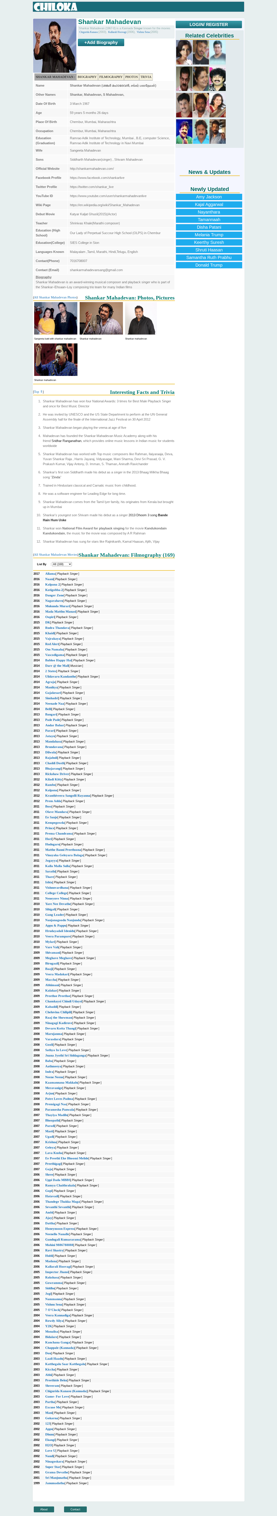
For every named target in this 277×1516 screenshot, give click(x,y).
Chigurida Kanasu (88, 32)
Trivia (145, 77)
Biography (87, 77)
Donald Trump (208, 265)
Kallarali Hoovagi (117, 32)
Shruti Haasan (209, 250)
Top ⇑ (38, 391)
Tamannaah (209, 219)
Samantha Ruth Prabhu (209, 257)
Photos (131, 77)
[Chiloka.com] (56, 7)
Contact (75, 1509)
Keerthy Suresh (209, 242)
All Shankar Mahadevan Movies (55, 554)
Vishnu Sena (143, 32)
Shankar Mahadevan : (55, 77)
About (44, 1509)
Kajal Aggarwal (209, 204)
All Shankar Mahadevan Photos (55, 297)
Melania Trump (209, 234)
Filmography (111, 77)
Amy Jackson (209, 196)
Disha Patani (209, 227)
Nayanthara (209, 212)
